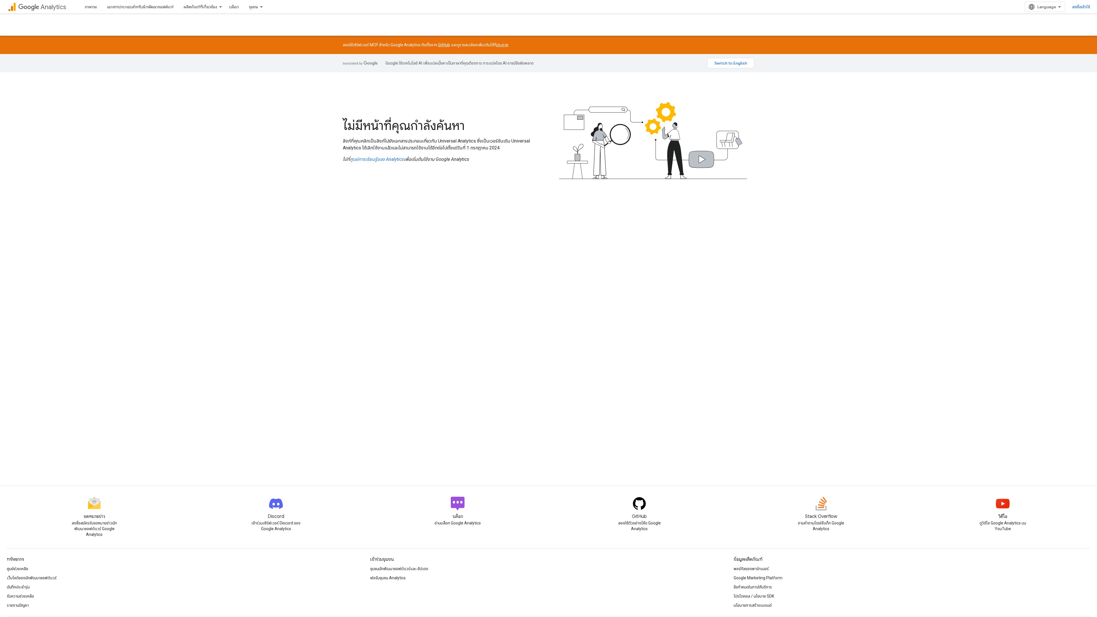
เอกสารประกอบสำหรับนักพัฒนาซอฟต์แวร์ (140, 6)
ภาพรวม (91, 6)
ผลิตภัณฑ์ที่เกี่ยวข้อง (200, 6)
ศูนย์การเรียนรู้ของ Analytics (377, 159)
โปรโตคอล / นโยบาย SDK (754, 596)
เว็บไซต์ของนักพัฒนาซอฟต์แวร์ (32, 578)
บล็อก (234, 6)
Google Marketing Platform (758, 578)
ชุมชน (253, 6)
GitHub (444, 45)
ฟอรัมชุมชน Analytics (388, 578)
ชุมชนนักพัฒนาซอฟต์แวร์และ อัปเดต (399, 568)
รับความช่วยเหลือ (20, 596)
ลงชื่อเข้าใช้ (1081, 7)
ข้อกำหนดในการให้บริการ (753, 587)
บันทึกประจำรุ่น (18, 587)
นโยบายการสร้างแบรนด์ (753, 605)
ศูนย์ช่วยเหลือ (17, 568)
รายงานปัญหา (18, 605)
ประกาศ (502, 45)
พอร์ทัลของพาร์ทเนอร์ (751, 568)
